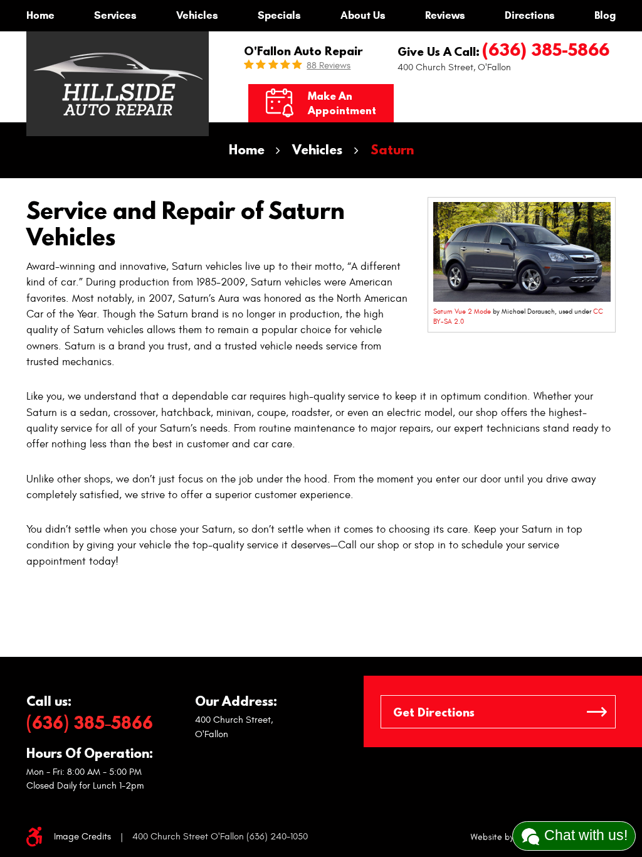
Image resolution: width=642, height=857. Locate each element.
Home (40, 15)
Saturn (392, 150)
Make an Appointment (342, 102)
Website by (511, 837)
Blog (605, 15)
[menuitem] (40, 15)
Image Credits (82, 836)
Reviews (445, 15)
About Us (363, 15)
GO (597, 711)
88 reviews (328, 65)
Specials (279, 15)
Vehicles (197, 15)
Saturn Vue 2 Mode (462, 311)
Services (115, 15)
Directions (530, 15)
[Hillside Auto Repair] (118, 84)
